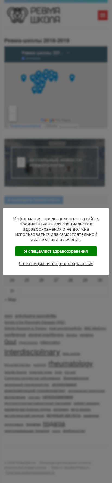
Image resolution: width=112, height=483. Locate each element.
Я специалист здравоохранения (56, 251)
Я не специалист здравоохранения (56, 264)
